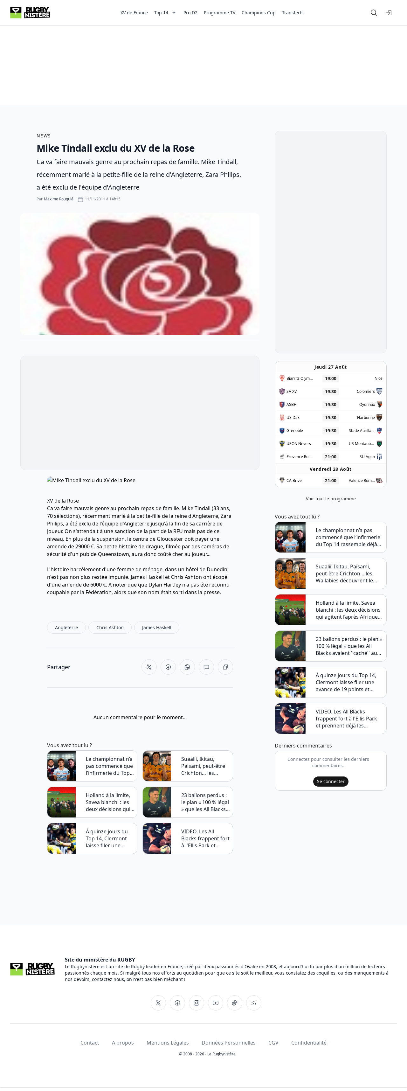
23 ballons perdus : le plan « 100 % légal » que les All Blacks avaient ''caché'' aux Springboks (205, 802)
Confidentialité (309, 1042)
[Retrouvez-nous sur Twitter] (158, 1003)
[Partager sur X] (149, 667)
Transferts (293, 13)
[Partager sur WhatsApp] (187, 667)
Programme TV (219, 13)
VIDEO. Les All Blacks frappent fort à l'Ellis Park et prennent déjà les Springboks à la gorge (205, 838)
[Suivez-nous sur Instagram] (196, 1003)
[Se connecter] (389, 12)
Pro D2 (190, 13)
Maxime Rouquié (58, 199)
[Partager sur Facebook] (168, 667)
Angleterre (205, 515)
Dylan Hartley (164, 584)
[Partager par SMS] (206, 667)
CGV (273, 1042)
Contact (89, 1042)
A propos (123, 1042)
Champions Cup (259, 13)
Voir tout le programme (331, 499)
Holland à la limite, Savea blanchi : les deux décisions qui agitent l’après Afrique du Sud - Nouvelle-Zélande (108, 802)
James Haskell (147, 576)
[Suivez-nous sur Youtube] (215, 1003)
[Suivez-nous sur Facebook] (177, 1003)
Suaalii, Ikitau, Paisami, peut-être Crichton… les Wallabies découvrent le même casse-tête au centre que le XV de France (205, 765)
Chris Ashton (186, 576)
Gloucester (170, 538)
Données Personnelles (229, 1042)
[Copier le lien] (225, 667)
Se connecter (331, 781)
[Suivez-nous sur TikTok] (234, 1003)
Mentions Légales (168, 1042)
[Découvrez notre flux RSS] (253, 1003)
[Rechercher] (374, 12)
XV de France (134, 13)
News (44, 136)
